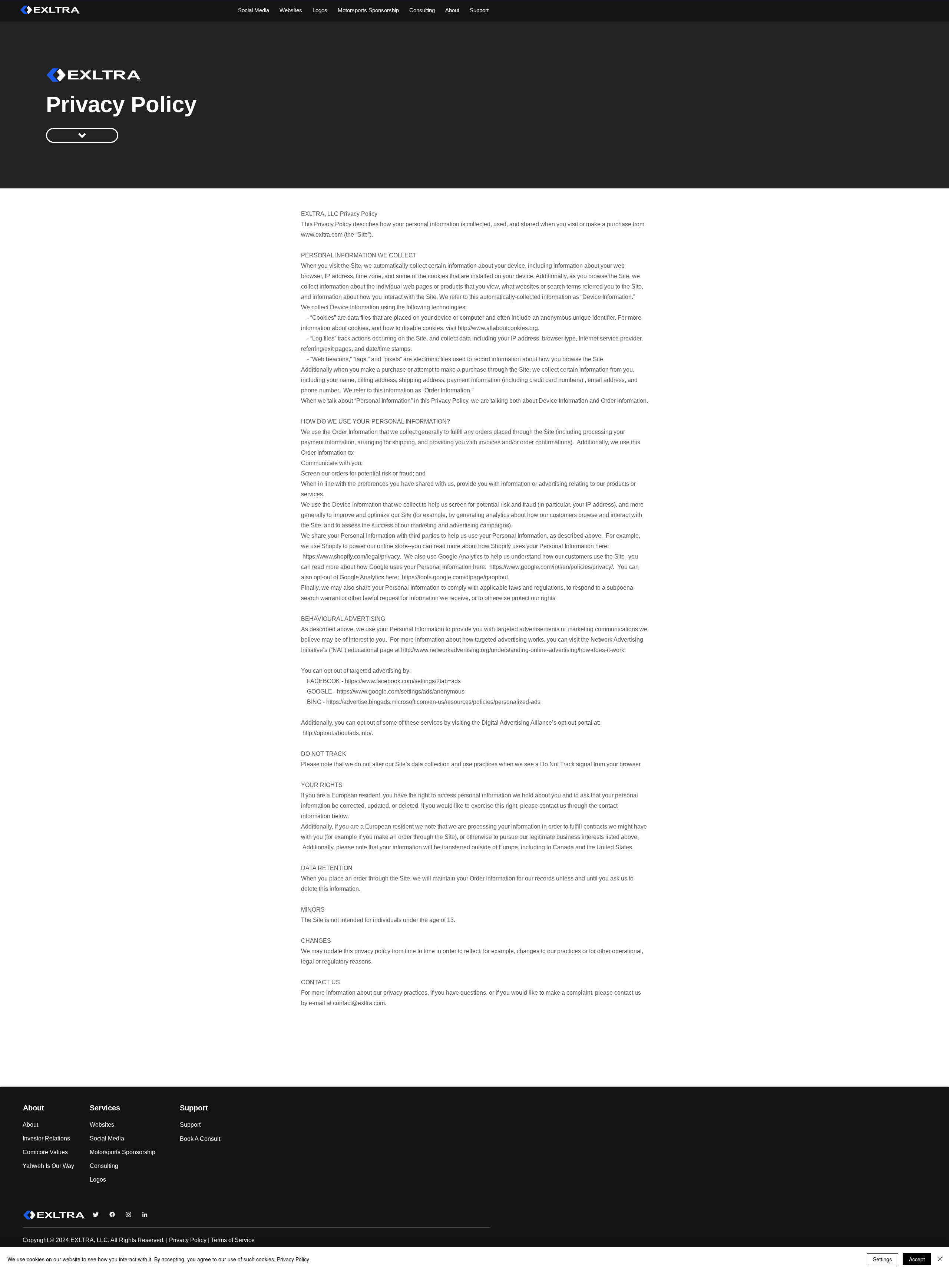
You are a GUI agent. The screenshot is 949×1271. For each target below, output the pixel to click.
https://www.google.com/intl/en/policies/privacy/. (551, 567)
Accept (917, 1259)
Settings (882, 1259)
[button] (452, 10)
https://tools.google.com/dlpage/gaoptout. (455, 577)
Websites (102, 1125)
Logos (98, 1179)
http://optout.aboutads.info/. (337, 733)
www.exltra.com (322, 234)
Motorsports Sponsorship (107, 1152)
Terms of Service (233, 1240)
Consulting (104, 1166)
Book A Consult (200, 1139)
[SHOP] (82, 135)
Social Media (107, 1138)
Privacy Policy (187, 1240)
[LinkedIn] (144, 1214)
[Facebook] (112, 1214)
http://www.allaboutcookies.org (498, 328)
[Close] (940, 1259)
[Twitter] (95, 1214)
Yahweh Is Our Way (48, 1166)
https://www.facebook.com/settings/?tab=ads (403, 681)
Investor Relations (46, 1138)
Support (190, 1125)
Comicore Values (45, 1152)
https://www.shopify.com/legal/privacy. (351, 556)
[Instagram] (128, 1214)
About (30, 1125)
